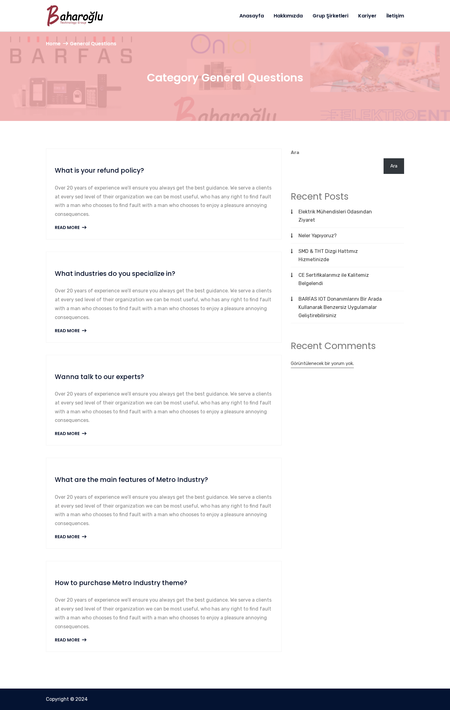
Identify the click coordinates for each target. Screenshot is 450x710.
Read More (68, 227)
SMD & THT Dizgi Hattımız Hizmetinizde (328, 255)
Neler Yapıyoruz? (317, 236)
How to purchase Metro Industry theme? (121, 582)
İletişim (395, 15)
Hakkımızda (288, 15)
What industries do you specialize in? (115, 273)
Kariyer (367, 15)
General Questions (93, 43)
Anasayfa (251, 15)
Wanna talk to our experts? (99, 376)
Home (53, 43)
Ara (295, 152)
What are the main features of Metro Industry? (131, 479)
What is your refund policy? (99, 170)
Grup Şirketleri (330, 15)
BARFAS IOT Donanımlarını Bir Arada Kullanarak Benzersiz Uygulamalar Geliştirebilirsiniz (340, 307)
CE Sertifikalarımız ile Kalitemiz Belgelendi (333, 279)
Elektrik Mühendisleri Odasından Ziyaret (335, 216)
